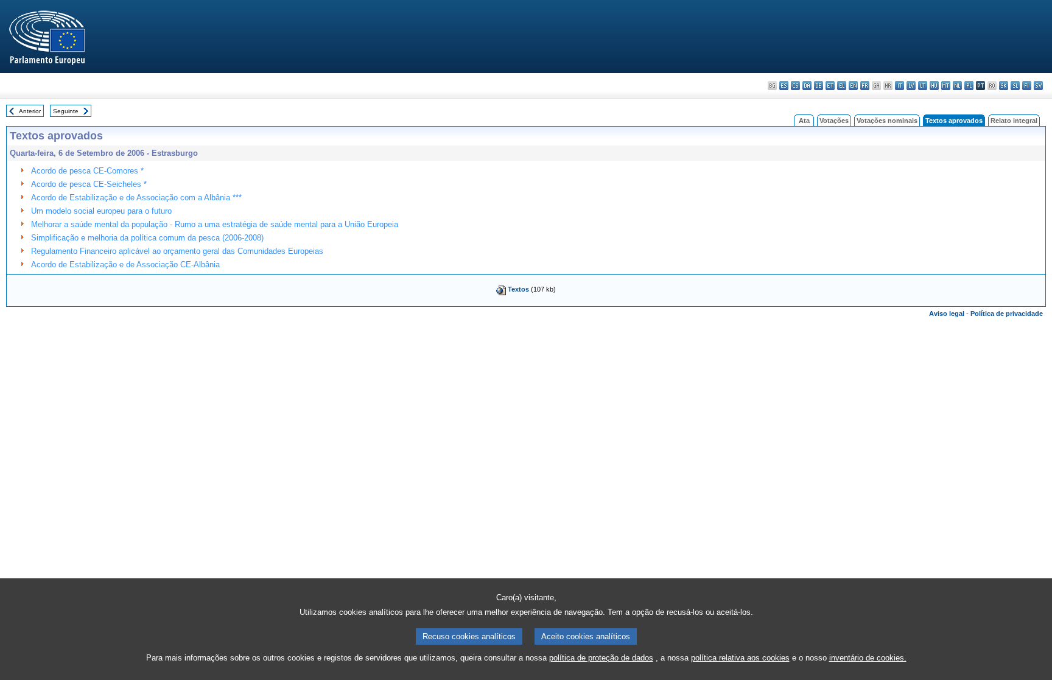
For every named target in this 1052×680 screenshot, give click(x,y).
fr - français (864, 85)
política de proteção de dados (601, 657)
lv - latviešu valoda (911, 85)
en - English (853, 85)
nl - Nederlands (957, 85)
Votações (834, 120)
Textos (518, 289)
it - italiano (899, 85)
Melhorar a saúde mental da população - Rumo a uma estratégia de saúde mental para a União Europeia (214, 224)
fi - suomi (1026, 85)
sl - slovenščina (1015, 85)
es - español (783, 85)
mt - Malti (945, 85)
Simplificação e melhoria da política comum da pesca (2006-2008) (147, 237)
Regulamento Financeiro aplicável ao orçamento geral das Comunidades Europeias (177, 251)
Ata (804, 120)
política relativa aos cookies (740, 657)
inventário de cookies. (867, 657)
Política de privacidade (1006, 313)
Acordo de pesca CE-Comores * (87, 170)
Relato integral (1014, 120)
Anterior (30, 111)
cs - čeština (795, 85)
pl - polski (968, 85)
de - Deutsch (818, 85)
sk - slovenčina (1003, 85)
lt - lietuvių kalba (922, 85)
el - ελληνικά (841, 85)
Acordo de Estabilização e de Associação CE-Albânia (125, 264)
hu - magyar (934, 85)
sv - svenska (1038, 85)
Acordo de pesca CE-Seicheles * (89, 184)
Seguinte (66, 111)
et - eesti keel (830, 85)
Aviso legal (946, 313)
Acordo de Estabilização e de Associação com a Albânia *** (136, 197)
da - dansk (807, 85)
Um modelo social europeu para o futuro (101, 211)
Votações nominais (887, 120)
